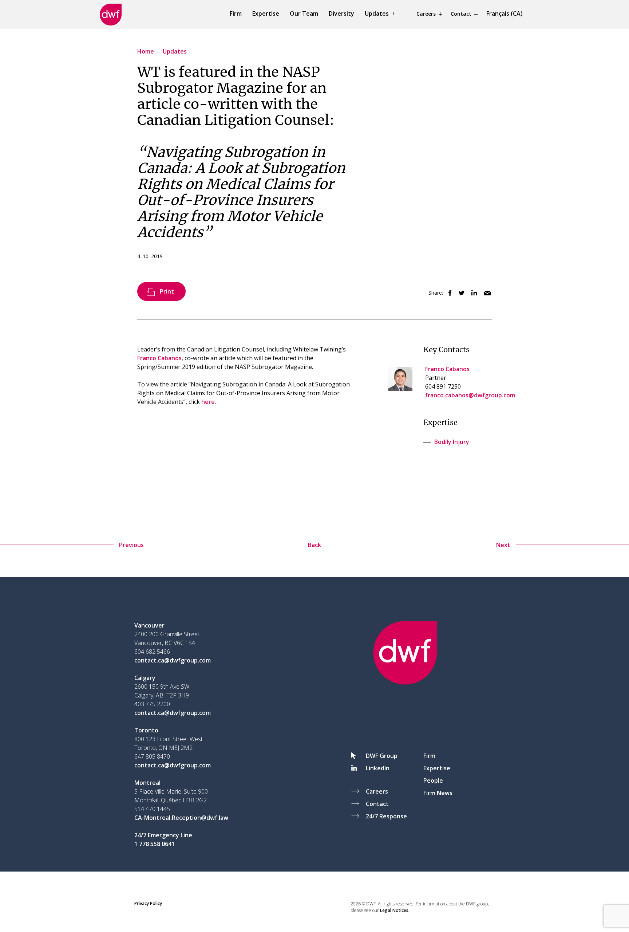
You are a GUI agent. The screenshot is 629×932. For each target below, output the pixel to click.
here (208, 402)
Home (146, 51)
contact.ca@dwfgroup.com (172, 660)
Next (503, 545)
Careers (426, 13)
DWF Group (381, 756)
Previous (131, 545)
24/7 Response (386, 816)
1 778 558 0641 (154, 844)
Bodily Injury (451, 442)
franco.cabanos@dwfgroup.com (470, 395)
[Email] (485, 293)
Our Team (304, 13)
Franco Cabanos (159, 358)
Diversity (341, 13)
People (433, 780)
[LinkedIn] (472, 293)
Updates (377, 13)
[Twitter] (459, 293)
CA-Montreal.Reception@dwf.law (181, 818)
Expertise (265, 13)
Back (314, 545)
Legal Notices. (395, 910)
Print (167, 291)
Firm (236, 13)
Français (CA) (504, 13)
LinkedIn (377, 768)
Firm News (437, 793)
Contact (461, 13)
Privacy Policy (148, 903)
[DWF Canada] (111, 14)
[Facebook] (448, 293)
